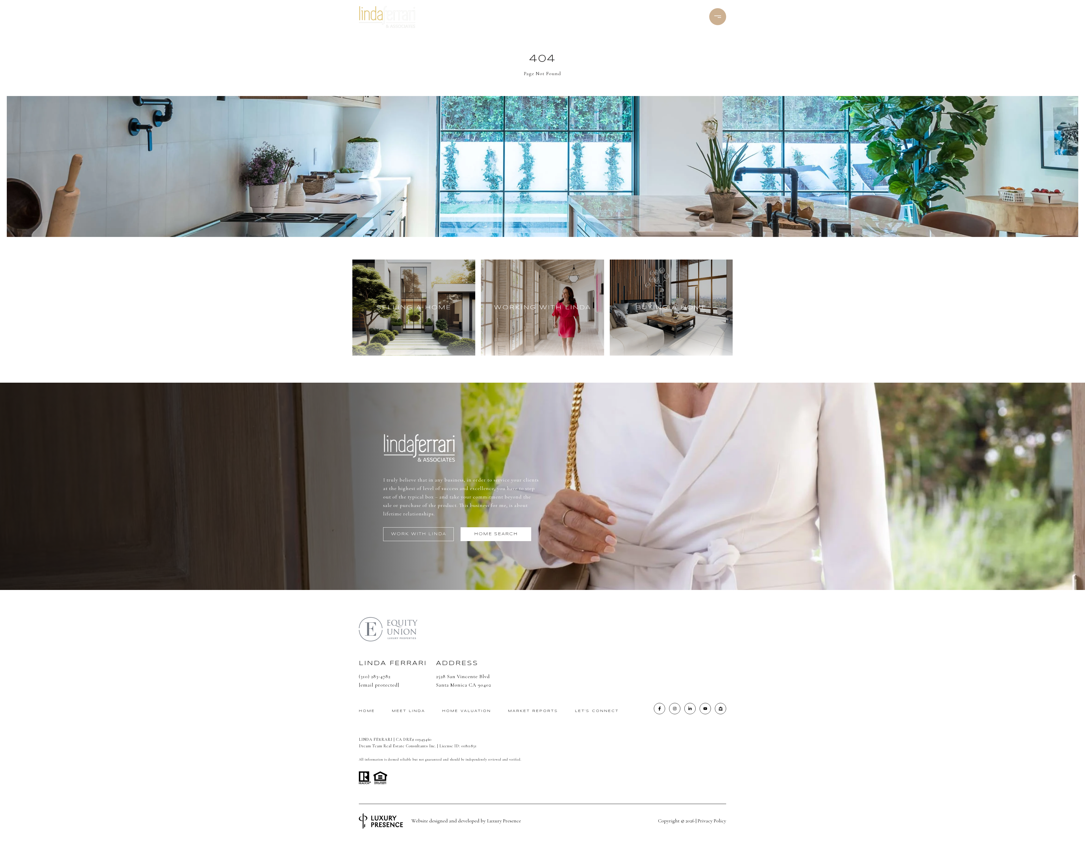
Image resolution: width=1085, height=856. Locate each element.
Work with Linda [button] (418, 534)
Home (367, 711)
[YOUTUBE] (705, 708)
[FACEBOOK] (659, 708)
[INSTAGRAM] (674, 708)
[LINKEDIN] (690, 708)
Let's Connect (597, 711)
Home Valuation (466, 711)
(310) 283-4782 (676, 16)
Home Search (581, 16)
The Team (542, 16)
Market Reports (533, 711)
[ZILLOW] (720, 708)
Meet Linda (506, 16)
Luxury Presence (504, 821)
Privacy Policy (712, 821)
